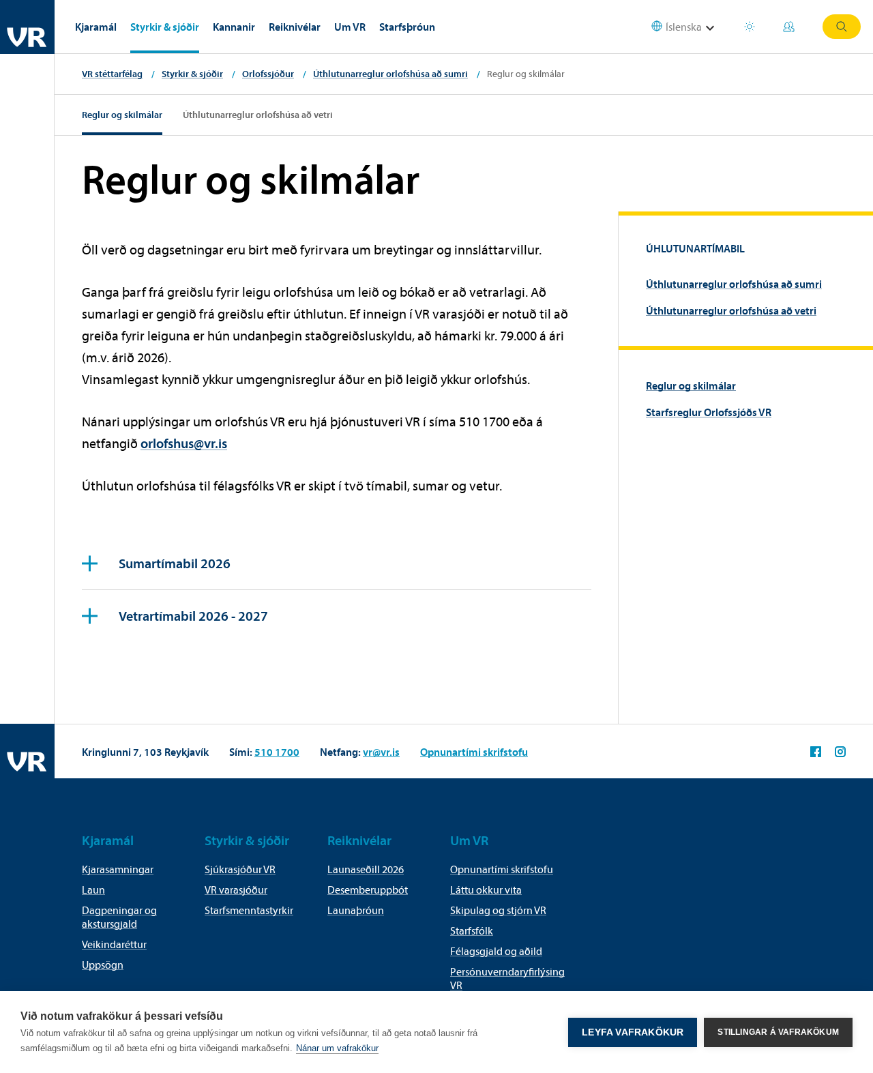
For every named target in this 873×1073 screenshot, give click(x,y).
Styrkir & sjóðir (164, 26)
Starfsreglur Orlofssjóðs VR (708, 412)
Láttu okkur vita (486, 889)
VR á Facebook (815, 751)
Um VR (350, 26)
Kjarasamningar (117, 869)
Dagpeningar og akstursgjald (119, 916)
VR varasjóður (236, 889)
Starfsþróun (407, 26)
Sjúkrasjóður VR (240, 869)
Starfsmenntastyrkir (249, 910)
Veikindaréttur (114, 944)
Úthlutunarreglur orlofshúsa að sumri (390, 74)
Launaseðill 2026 (365, 869)
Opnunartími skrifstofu (474, 752)
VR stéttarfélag (112, 74)
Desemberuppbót (367, 889)
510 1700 (276, 752)
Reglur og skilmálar (122, 114)
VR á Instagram (840, 751)
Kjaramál (96, 26)
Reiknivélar (295, 26)
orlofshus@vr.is (183, 443)
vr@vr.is (381, 752)
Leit (842, 26)
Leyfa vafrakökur (632, 1032)
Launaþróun (355, 910)
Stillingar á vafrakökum (778, 1032)
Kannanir (234, 26)
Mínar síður (790, 26)
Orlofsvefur (751, 26)
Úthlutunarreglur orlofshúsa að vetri (258, 114)
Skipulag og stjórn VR (498, 910)
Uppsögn (102, 964)
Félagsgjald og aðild (496, 951)
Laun (93, 889)
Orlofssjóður (268, 74)
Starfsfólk (471, 930)
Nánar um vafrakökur (337, 1048)
